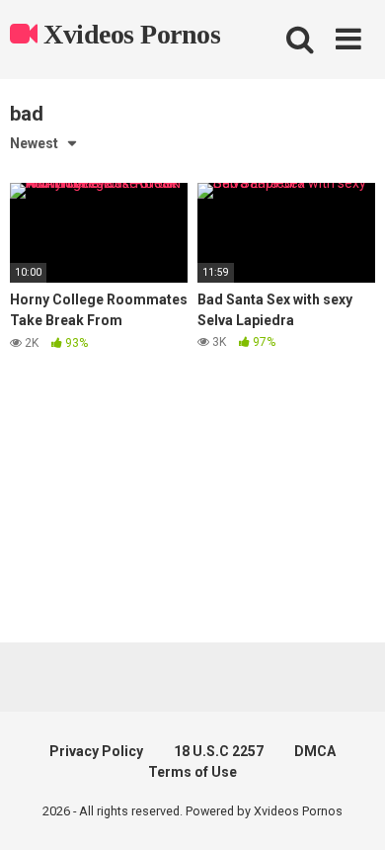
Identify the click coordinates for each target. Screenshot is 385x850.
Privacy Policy (96, 751)
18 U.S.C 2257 (219, 751)
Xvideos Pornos (129, 34)
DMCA (315, 751)
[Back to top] (348, 810)
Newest (34, 143)
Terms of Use (192, 772)
